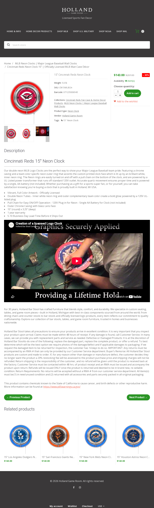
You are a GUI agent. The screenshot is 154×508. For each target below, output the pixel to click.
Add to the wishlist (127, 101)
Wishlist (72, 506)
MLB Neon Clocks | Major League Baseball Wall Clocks (46, 63)
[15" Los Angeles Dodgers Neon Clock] (20, 436)
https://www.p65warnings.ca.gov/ (61, 386)
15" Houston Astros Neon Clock (133, 457)
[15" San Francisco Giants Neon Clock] (58, 436)
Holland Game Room (72, 115)
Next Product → (138, 397)
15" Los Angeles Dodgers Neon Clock (20, 457)
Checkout (87, 506)
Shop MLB (62, 31)
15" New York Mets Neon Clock (95, 457)
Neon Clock (73, 111)
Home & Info (14, 31)
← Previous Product (18, 397)
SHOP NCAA (105, 31)
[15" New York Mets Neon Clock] (95, 436)
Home (7, 63)
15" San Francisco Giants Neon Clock (58, 457)
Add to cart (133, 93)
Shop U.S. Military (83, 31)
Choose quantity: (124, 86)
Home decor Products (39, 31)
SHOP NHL (121, 31)
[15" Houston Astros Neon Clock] (133, 436)
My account (56, 506)
